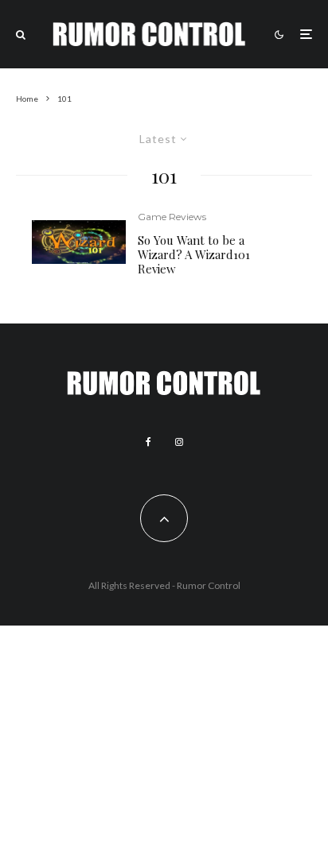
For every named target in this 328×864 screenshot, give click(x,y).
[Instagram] (179, 442)
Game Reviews (172, 217)
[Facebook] (148, 442)
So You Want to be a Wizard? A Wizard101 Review (194, 254)
